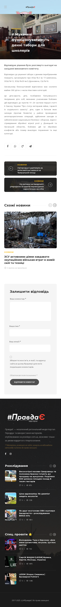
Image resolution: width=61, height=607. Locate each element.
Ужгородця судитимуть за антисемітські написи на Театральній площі (30, 170)
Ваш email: (15, 342)
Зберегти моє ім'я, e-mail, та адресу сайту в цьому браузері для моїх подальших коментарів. (28, 363)
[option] (30, 239)
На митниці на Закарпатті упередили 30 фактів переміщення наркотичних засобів (27, 186)
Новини (16, 29)
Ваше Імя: (14, 326)
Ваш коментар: (18, 299)
